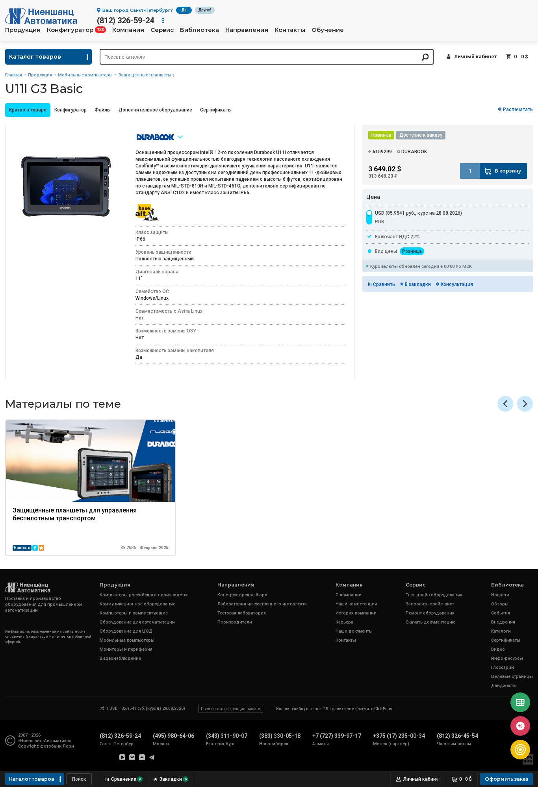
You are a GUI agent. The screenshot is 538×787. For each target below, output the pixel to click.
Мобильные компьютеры (85, 75)
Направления (246, 29)
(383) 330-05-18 (280, 736)
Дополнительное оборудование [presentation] (155, 110)
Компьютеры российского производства (144, 595)
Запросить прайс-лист (430, 604)
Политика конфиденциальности (230, 709)
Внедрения (503, 622)
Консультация (457, 284)
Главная (13, 75)
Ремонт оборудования (430, 613)
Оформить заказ (506, 779)
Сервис (162, 29)
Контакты (290, 29)
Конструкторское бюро (242, 595)
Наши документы (354, 631)
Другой (204, 10)
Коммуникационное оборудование (137, 604)
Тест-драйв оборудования (434, 595)
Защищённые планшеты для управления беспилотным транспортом (75, 514)
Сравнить (384, 284)
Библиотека (199, 29)
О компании (349, 595)
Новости (500, 595)
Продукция (23, 29)
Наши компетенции (356, 604)
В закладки (418, 284)
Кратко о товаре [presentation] (27, 110)
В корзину (508, 171)
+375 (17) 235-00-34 (399, 736)
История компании (356, 613)
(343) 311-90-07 (226, 736)
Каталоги (501, 631)
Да (184, 10)
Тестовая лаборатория (241, 613)
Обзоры (499, 604)
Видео (498, 649)
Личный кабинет (475, 56)
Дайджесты (504, 685)
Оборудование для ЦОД (126, 631)
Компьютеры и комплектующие (134, 613)
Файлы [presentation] (103, 110)
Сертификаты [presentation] (216, 110)
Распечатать (518, 109)
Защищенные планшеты (145, 75)
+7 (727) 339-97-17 (336, 736)
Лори (68, 746)
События (500, 613)
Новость (22, 548)
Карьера (344, 622)
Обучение (328, 29)
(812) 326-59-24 (125, 20)
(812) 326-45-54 (457, 736)
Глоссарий (502, 667)
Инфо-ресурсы (507, 658)
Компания (128, 29)
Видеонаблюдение (120, 658)
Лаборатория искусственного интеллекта (262, 604)
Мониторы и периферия (126, 649)
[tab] (27, 110)
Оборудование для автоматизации (137, 622)
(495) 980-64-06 (173, 736)
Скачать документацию (431, 622)
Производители (234, 622)
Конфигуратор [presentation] (70, 110)
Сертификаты (505, 640)
